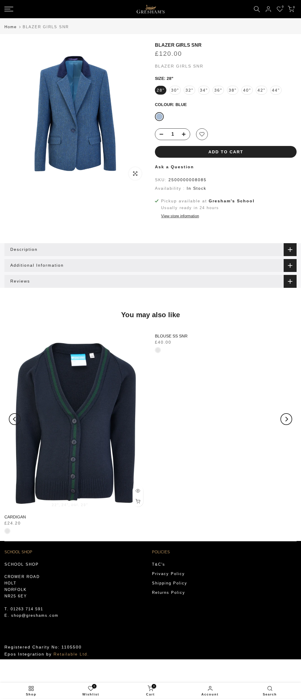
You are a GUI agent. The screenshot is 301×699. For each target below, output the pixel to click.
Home (10, 27)
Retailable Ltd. (71, 654)
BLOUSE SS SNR (171, 336)
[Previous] (15, 419)
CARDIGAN (15, 517)
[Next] (286, 419)
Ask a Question (174, 166)
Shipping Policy (169, 583)
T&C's (158, 564)
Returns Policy (168, 592)
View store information (180, 216)
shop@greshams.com (34, 615)
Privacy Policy (168, 574)
